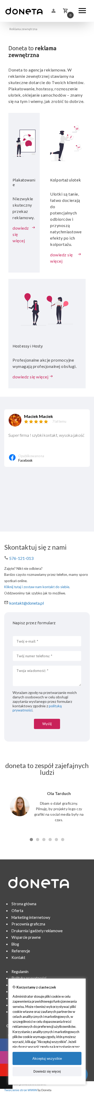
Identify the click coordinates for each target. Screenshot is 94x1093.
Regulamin (19, 971)
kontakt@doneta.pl (26, 602)
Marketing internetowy (30, 917)
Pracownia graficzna (28, 924)
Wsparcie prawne (26, 937)
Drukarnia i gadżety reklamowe (37, 931)
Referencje (20, 951)
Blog (15, 944)
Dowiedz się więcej (47, 1071)
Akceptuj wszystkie (47, 1059)
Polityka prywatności (28, 978)
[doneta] (24, 11)
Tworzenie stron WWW (20, 1090)
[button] (31, 839)
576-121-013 (21, 558)
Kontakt (18, 957)
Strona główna (23, 904)
